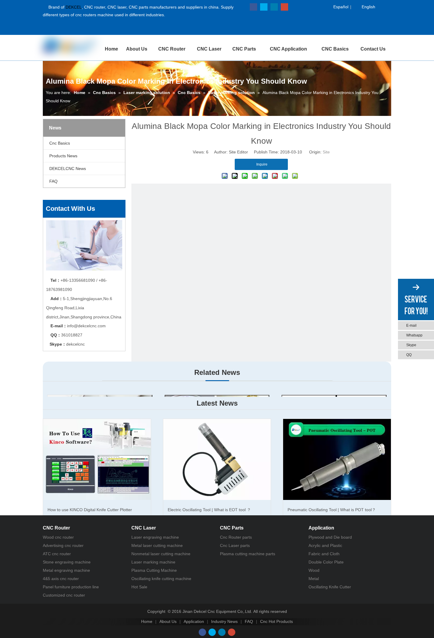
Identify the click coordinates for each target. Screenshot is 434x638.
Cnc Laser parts (235, 545)
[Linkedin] (274, 7)
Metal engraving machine (66, 570)
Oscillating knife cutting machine (161, 578)
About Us (168, 621)
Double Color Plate (326, 562)
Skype (411, 345)
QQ (409, 355)
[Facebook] (253, 7)
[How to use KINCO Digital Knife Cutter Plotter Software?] (97, 459)
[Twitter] (263, 7)
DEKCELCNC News (67, 168)
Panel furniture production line (71, 586)
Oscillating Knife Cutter (330, 586)
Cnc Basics (59, 143)
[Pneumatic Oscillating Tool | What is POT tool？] (337, 459)
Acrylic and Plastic (325, 545)
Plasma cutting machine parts (247, 553)
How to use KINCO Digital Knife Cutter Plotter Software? (90, 515)
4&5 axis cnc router (61, 578)
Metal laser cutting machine (157, 545)
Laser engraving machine (155, 537)
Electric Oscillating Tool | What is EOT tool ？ (209, 509)
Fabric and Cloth (324, 553)
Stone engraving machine (67, 562)
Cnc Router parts (236, 537)
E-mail (411, 325)
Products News (63, 155)
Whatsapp (414, 335)
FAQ (53, 181)
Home (146, 621)
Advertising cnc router (63, 545)
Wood (314, 570)
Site (326, 152)
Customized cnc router (64, 595)
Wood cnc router (58, 537)
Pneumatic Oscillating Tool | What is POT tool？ (332, 509)
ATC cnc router (57, 553)
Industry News (224, 621)
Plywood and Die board (330, 537)
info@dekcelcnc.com (86, 325)
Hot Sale (139, 586)
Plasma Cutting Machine (154, 570)
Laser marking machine (153, 562)
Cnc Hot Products (276, 621)
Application (194, 621)
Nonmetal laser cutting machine (160, 553)
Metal (314, 578)
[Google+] (284, 7)
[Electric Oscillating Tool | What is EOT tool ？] (217, 459)
